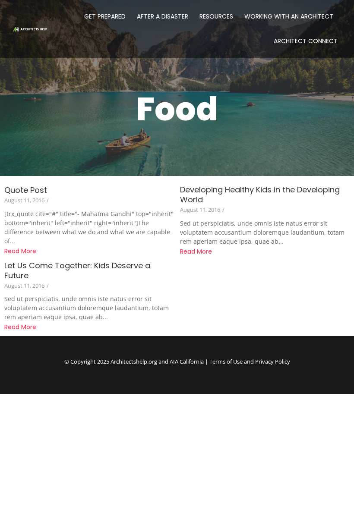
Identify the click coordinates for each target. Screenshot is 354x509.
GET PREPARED (105, 16)
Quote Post (25, 190)
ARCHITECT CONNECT (306, 41)
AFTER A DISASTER (162, 16)
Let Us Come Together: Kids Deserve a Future (77, 270)
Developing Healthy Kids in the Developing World (260, 194)
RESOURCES (216, 16)
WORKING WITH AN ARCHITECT (288, 16)
